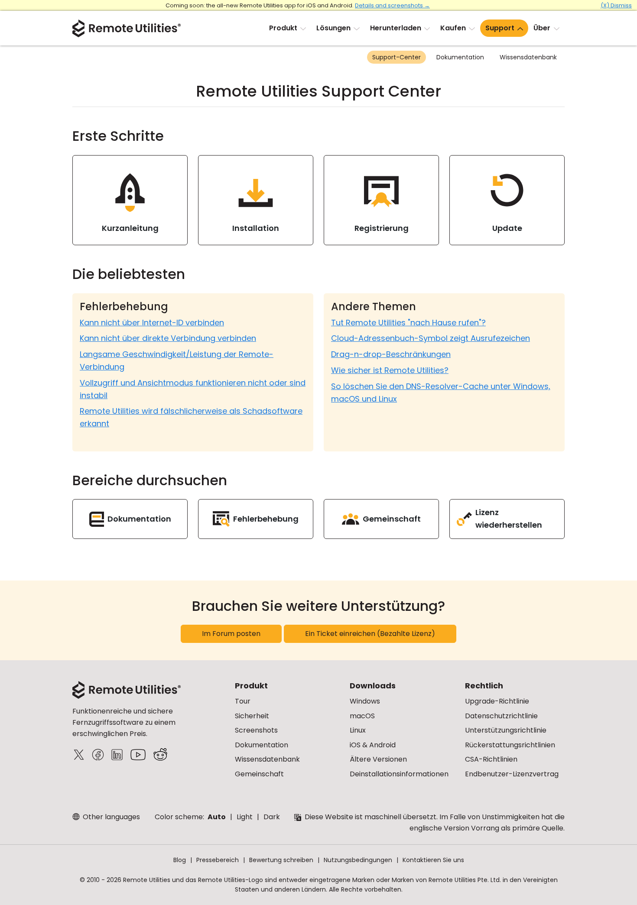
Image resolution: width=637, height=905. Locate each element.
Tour (242, 701)
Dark (271, 817)
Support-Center (396, 57)
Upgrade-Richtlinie (497, 701)
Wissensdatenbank (528, 57)
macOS (362, 716)
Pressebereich (217, 860)
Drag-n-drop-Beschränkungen (391, 354)
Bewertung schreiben (281, 860)
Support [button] (499, 28)
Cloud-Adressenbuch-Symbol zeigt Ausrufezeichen (430, 338)
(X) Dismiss (616, 5)
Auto (217, 817)
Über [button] (541, 28)
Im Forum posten (231, 634)
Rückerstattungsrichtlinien (510, 745)
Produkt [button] (283, 28)
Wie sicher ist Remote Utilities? (389, 370)
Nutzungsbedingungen (358, 860)
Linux (358, 730)
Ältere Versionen (378, 759)
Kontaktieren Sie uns (433, 860)
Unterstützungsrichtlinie (505, 730)
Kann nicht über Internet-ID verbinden (152, 322)
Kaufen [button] (453, 28)
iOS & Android (373, 745)
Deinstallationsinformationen (399, 774)
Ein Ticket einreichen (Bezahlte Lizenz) (370, 634)
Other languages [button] (110, 817)
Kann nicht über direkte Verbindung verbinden (168, 338)
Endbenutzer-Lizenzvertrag (512, 774)
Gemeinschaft (259, 774)
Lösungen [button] (333, 28)
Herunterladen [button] (395, 28)
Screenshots (256, 730)
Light (245, 817)
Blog (179, 860)
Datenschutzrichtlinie (501, 716)
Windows (365, 701)
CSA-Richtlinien (491, 759)
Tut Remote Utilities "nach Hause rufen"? (408, 322)
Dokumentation (460, 57)
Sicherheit (252, 716)
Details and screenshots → (392, 5)
